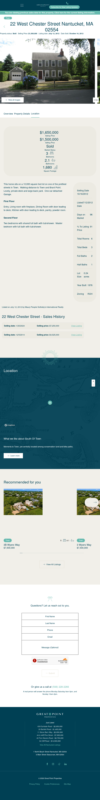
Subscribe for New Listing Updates (64, 7)
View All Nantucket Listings (50, 745)
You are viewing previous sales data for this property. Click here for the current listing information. (50, 12)
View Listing (76, 325)
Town (8, 18)
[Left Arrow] (88, 502)
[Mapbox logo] (9, 425)
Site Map (67, 784)
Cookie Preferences (52, 784)
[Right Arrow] (95, 502)
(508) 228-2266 (60, 686)
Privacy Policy (34, 784)
